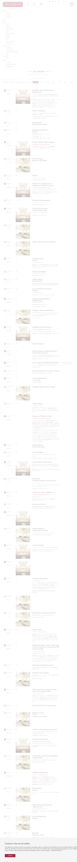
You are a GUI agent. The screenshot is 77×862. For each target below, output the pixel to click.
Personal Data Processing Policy (59, 848)
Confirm (10, 855)
